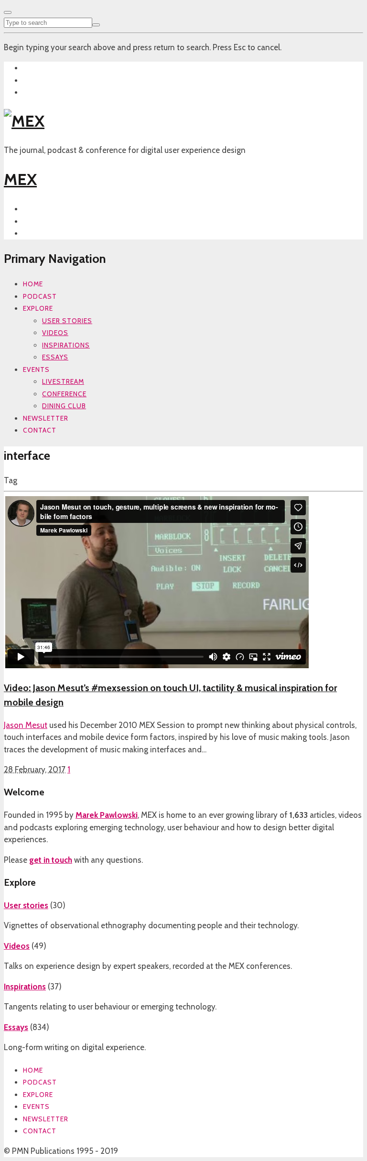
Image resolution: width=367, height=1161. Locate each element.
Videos (55, 332)
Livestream (63, 381)
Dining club (64, 405)
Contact (39, 430)
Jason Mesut (25, 725)
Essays (55, 357)
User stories (67, 320)
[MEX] (24, 121)
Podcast (40, 296)
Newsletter (45, 418)
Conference (64, 394)
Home (33, 284)
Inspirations (66, 345)
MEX (20, 179)
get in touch (50, 860)
